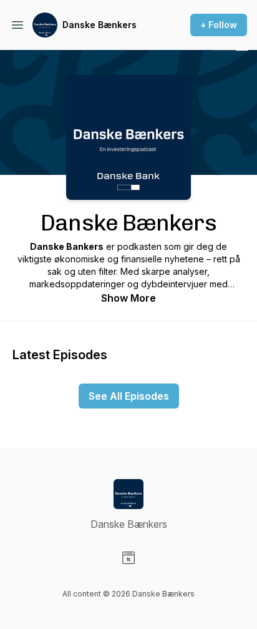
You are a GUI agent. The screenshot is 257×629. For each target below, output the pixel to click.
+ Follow (218, 24)
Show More (128, 298)
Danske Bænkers (99, 24)
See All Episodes (129, 396)
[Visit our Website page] (128, 558)
